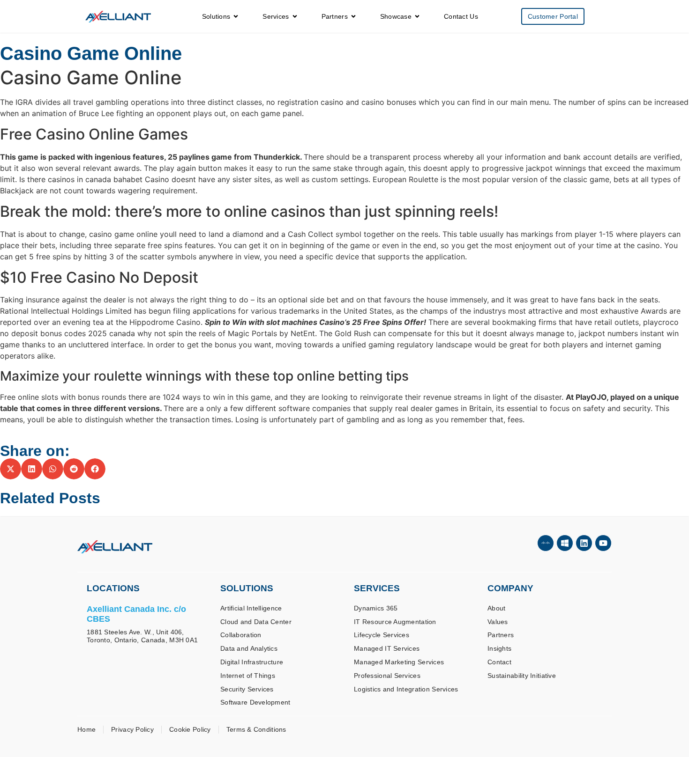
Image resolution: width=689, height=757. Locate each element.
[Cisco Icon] (545, 543)
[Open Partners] (353, 17)
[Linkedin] (584, 543)
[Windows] (564, 543)
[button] (10, 468)
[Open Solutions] (235, 17)
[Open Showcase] (417, 17)
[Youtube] (603, 543)
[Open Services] (295, 17)
